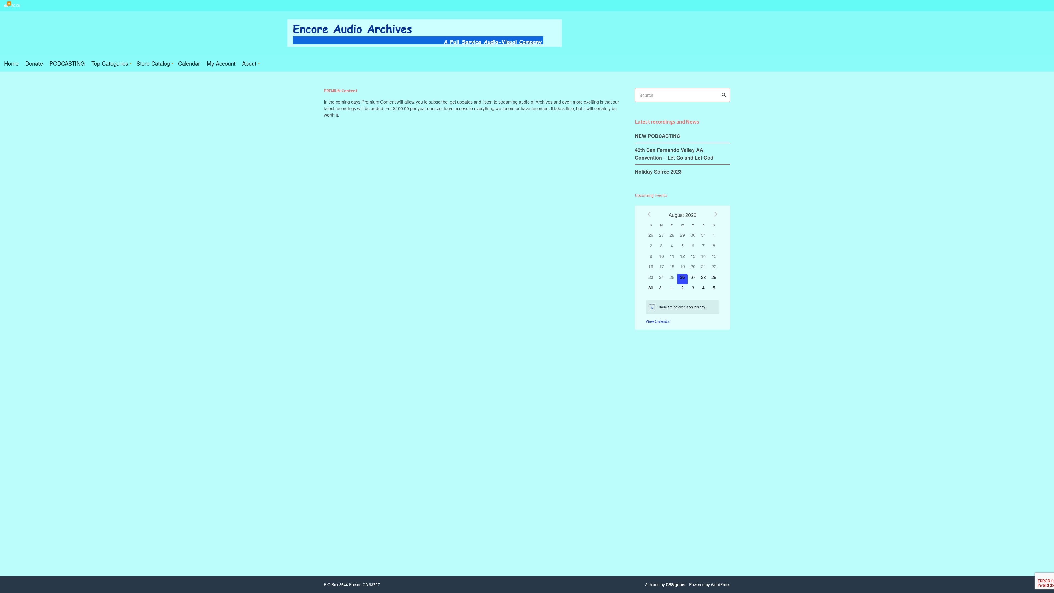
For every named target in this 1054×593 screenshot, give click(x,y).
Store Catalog (153, 63)
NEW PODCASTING (657, 135)
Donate (34, 63)
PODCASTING (67, 63)
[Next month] (716, 214)
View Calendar (658, 321)
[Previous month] (649, 214)
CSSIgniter (676, 584)
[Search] (723, 95)
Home (11, 63)
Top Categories (109, 63)
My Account (221, 63)
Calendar (189, 63)
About (249, 63)
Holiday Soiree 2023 (658, 171)
